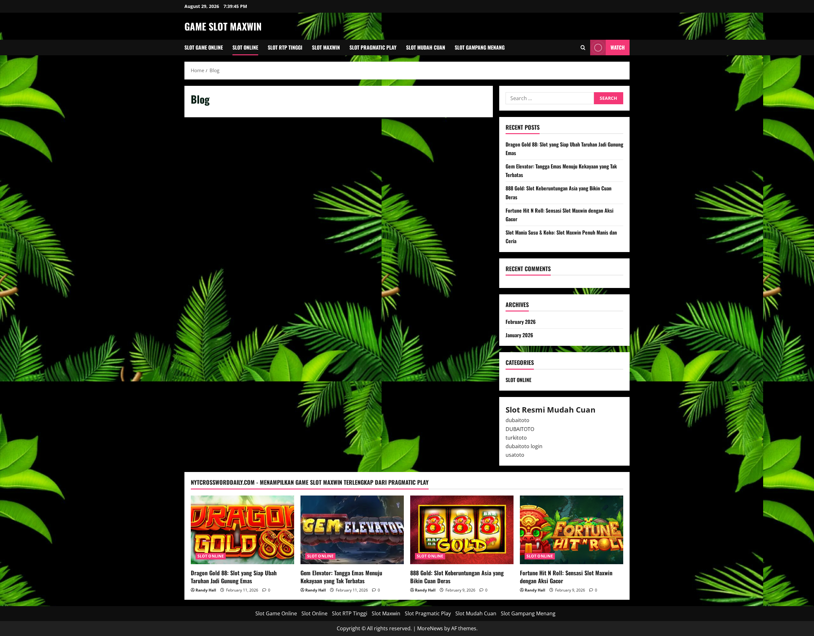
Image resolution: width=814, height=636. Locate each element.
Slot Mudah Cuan (425, 47)
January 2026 (519, 335)
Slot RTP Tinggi (285, 47)
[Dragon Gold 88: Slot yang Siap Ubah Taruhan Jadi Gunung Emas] (242, 530)
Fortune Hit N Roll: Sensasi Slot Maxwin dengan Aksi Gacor (566, 577)
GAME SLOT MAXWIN (223, 26)
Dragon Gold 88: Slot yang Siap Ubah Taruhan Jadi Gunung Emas (234, 577)
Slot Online (245, 47)
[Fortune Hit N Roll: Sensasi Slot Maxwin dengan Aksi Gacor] (571, 530)
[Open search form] (583, 47)
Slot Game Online (203, 47)
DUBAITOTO (520, 429)
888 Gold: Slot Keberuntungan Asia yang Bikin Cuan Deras (457, 577)
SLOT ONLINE (518, 380)
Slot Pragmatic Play (373, 47)
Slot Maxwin (326, 47)
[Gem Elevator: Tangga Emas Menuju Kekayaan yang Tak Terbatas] (352, 530)
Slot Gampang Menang (480, 47)
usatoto (515, 454)
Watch (617, 47)
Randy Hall (206, 590)
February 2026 (521, 321)
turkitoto (516, 437)
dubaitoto (517, 420)
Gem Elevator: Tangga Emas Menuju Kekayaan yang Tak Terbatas (341, 577)
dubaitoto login (524, 446)
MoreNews (430, 628)
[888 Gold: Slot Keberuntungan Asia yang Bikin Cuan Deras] (462, 530)
